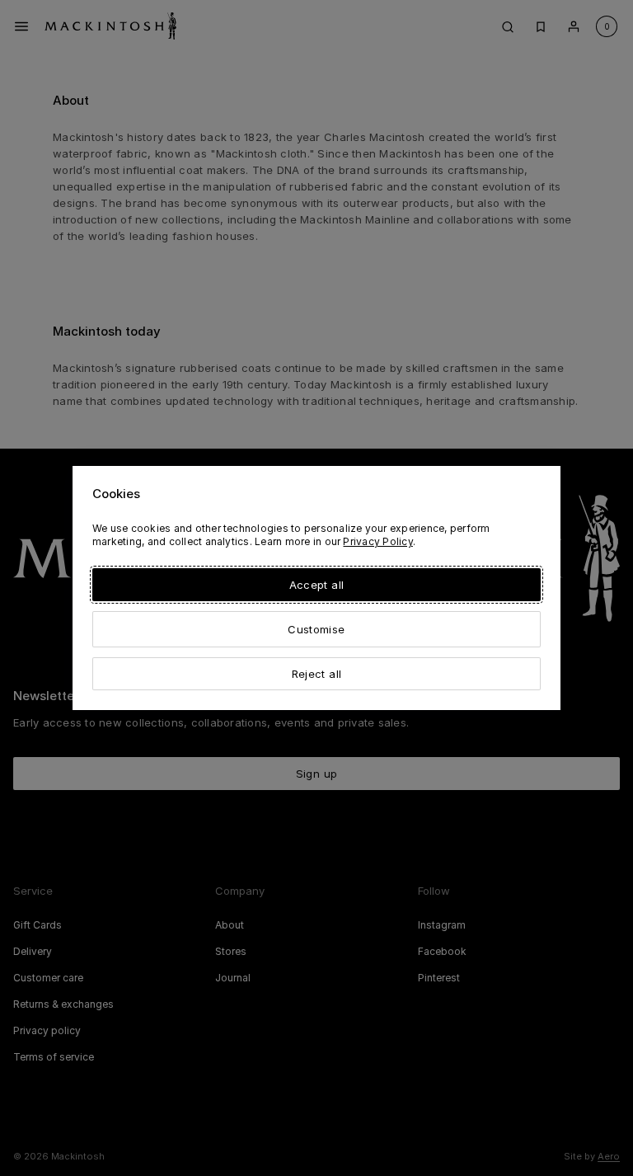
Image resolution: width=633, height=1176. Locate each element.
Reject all (316, 673)
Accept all (316, 584)
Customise (316, 629)
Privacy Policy (377, 541)
